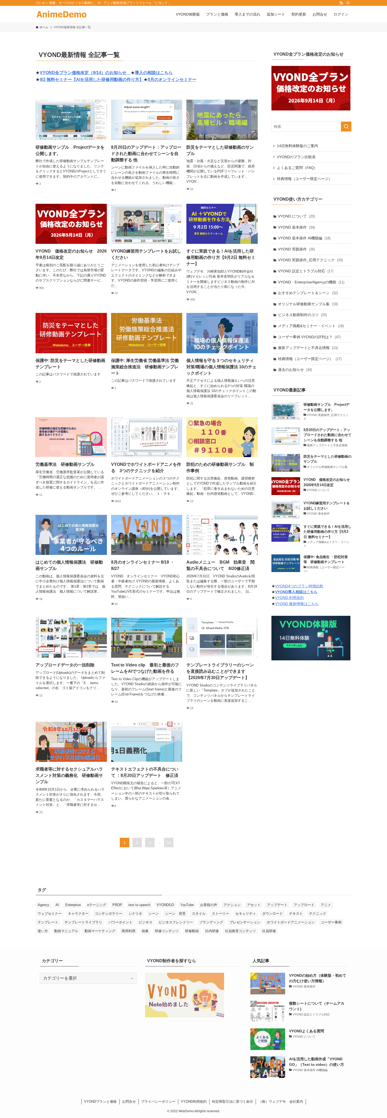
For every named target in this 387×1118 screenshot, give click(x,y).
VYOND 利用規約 (289, 598)
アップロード (304, 905)
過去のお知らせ (295, 369)
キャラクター (78, 914)
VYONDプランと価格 (100, 1102)
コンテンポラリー (108, 914)
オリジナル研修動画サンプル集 (308, 304)
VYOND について (296, 216)
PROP (117, 905)
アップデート (277, 905)
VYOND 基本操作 (296, 227)
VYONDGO (165, 905)
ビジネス (145, 922)
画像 (145, 931)
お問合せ (129, 1102)
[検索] (348, 3)
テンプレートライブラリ (83, 922)
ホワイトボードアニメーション (291, 922)
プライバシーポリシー (158, 1102)
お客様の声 (208, 905)
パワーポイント (120, 922)
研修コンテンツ (167, 931)
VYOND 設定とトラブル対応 (305, 271)
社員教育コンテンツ (240, 931)
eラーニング (96, 905)
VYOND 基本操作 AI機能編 (304, 238)
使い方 (43, 931)
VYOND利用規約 (194, 1102)
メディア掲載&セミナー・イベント (311, 326)
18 (169, 842)
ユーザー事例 (331, 922)
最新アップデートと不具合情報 (308, 348)
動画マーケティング (100, 931)
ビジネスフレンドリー (176, 922)
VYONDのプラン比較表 (296, 157)
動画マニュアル (66, 931)
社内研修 (212, 931)
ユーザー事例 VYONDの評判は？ (309, 337)
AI (57, 905)
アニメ (326, 905)
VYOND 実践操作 (296, 249)
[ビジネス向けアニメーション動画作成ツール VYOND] (61, 14)
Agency (43, 905)
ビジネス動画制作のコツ (302, 315)
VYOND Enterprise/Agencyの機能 (311, 282)
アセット (254, 905)
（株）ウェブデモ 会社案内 (281, 1102)
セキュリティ (245, 914)
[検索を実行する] (346, 127)
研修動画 (192, 931)
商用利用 (128, 931)
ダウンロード (272, 914)
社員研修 (269, 931)
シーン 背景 (175, 914)
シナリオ (135, 914)
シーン (153, 914)
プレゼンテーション (245, 922)
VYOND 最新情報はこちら (297, 604)
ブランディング (211, 922)
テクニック (317, 914)
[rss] (341, 3)
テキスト (296, 914)
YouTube (187, 905)
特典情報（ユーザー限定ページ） (304, 179)
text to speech (139, 905)
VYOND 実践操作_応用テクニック (310, 260)
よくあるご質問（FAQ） (297, 168)
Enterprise (73, 905)
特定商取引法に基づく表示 (232, 1102)
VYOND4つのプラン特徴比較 (299, 586)
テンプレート (48, 922)
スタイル (199, 914)
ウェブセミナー (50, 914)
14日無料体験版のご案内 (297, 146)
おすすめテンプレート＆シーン (308, 293)
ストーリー (220, 914)
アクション (232, 905)
